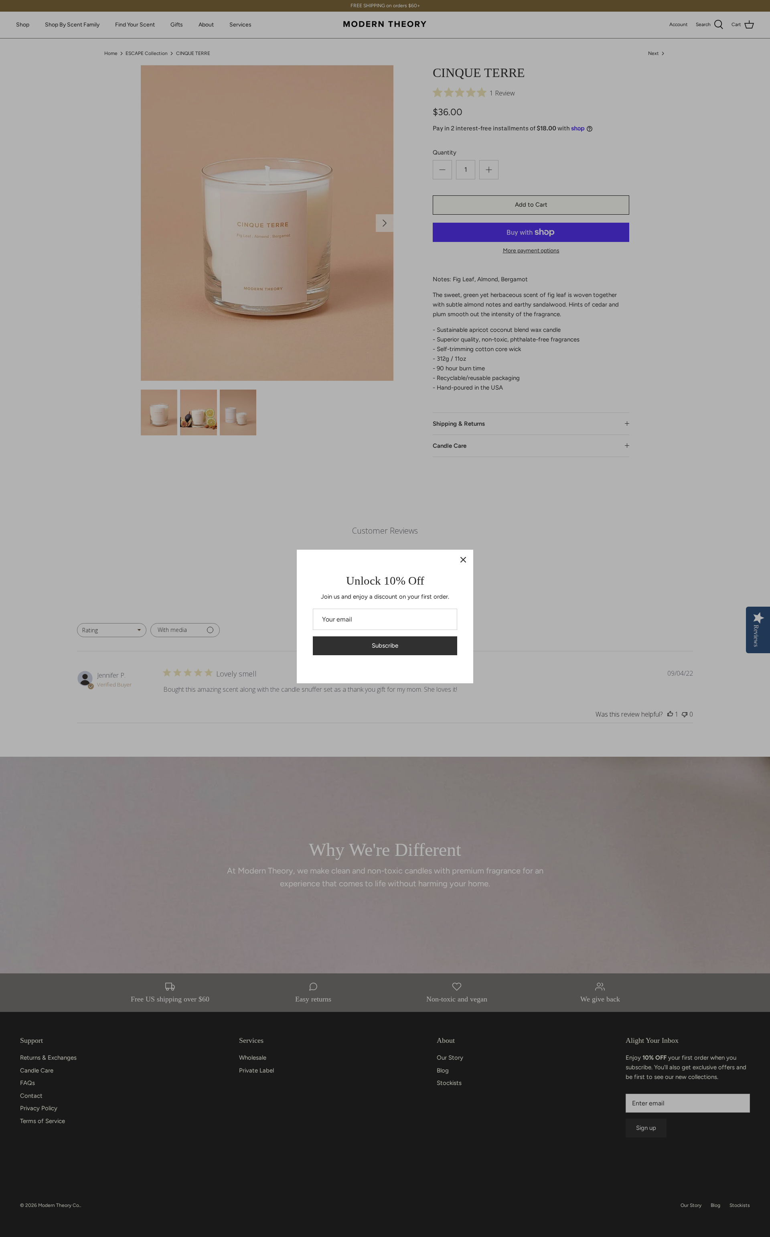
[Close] (463, 560)
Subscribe (385, 645)
